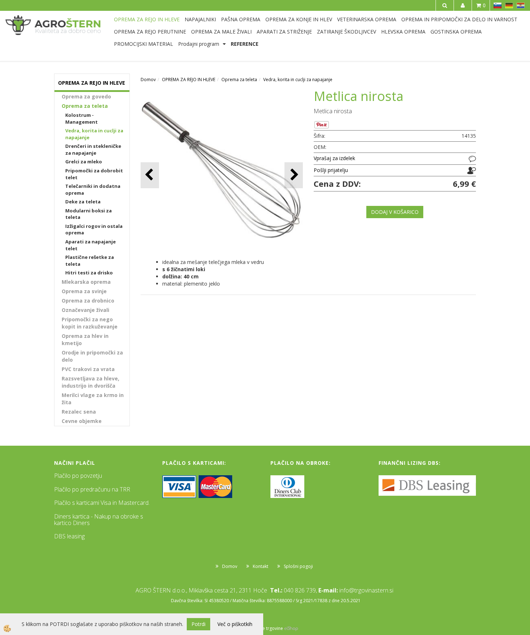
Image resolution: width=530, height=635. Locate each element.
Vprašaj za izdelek (334, 158)
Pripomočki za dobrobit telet (94, 174)
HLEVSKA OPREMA (403, 31)
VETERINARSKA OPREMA (366, 19)
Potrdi (198, 624)
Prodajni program (198, 43)
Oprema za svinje (84, 291)
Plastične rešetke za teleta (89, 260)
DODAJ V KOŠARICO (395, 211)
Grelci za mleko (83, 161)
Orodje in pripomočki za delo (92, 356)
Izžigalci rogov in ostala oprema (94, 229)
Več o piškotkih (234, 624)
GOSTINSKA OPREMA (456, 31)
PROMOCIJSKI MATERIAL (143, 43)
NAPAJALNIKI (200, 19)
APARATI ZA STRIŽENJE (284, 31)
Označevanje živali (85, 310)
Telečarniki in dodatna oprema (92, 189)
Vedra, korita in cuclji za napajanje (94, 134)
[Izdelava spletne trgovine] (291, 628)
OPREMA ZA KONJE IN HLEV (298, 19)
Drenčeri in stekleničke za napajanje (93, 149)
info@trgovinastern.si (366, 590)
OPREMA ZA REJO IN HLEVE (147, 19)
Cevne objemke (82, 421)
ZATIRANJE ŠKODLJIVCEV (346, 31)
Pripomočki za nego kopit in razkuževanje (90, 323)
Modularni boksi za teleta (88, 214)
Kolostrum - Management (81, 118)
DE (509, 5)
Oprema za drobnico (88, 300)
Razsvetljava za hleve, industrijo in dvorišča (90, 382)
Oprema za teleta (85, 105)
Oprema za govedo (86, 96)
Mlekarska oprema (86, 281)
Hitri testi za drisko (89, 272)
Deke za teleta (83, 201)
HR (521, 5)
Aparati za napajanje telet (90, 245)
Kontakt (260, 566)
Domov (148, 79)
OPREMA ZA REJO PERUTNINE (150, 31)
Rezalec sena (79, 411)
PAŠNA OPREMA (240, 19)
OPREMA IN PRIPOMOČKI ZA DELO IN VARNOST (459, 19)
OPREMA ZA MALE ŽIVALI (221, 31)
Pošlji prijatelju (331, 170)
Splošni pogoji (298, 566)
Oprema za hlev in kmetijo (85, 339)
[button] (293, 175)
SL (498, 5)
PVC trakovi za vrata (88, 369)
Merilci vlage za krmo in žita (93, 399)
